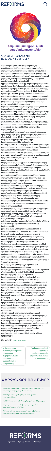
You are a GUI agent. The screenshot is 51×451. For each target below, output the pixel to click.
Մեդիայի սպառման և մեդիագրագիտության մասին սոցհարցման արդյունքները (22, 406)
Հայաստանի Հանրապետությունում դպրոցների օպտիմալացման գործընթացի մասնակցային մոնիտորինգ (12, 355)
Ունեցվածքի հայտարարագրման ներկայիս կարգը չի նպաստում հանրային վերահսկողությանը (22, 412)
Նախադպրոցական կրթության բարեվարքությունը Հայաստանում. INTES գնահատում (39, 353)
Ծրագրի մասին (24, 442)
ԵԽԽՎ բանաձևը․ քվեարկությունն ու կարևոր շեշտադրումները (20, 396)
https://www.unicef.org (20, 340)
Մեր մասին (37, 442)
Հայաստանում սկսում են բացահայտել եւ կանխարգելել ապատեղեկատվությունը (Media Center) (23, 390)
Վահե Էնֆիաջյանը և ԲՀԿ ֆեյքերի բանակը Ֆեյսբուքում (24, 401)
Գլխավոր (11, 442)
